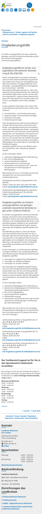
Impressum (9, 418)
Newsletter (32, 416)
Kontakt (23, 416)
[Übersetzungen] (28, 10)
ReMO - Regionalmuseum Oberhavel (17, 503)
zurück (26, 411)
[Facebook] (3, 10)
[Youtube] (11, 10)
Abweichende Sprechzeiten (11, 465)
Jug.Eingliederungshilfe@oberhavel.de (23, 187)
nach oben (36, 411)
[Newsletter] (20, 10)
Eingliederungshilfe (26, 34)
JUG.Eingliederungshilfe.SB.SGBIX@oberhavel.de (21, 328)
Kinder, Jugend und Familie (26, 32)
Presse (16, 416)
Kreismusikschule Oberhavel (14, 497)
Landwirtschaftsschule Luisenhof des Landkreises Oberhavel (16, 508)
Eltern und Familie (10, 34)
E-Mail (5, 446)
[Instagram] (7, 10)
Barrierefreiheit (31, 418)
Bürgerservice (8, 32)
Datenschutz (20, 418)
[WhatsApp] (16, 10)
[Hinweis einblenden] (32, 10)
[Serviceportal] (24, 10)
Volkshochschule (10, 500)
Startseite (9, 416)
